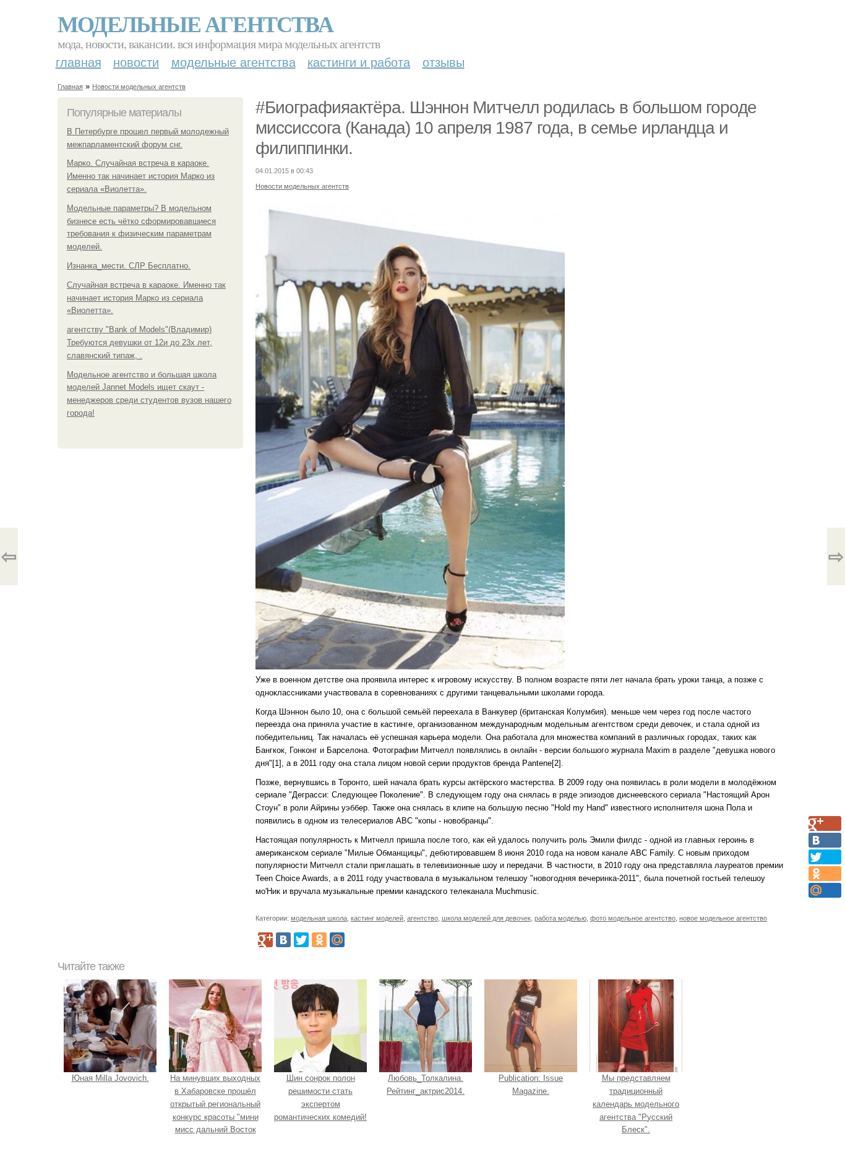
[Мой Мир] (337, 939)
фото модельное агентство (633, 918)
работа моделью (560, 918)
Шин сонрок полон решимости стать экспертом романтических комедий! (320, 1097)
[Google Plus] (265, 939)
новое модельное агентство (723, 918)
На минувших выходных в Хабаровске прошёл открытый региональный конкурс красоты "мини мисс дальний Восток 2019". (215, 1110)
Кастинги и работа (358, 62)
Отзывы (443, 62)
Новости (136, 62)
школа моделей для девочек (486, 918)
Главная (78, 62)
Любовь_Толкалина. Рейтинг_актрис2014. (426, 1084)
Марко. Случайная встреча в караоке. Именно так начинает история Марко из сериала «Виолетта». (141, 176)
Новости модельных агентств (139, 86)
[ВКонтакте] (283, 939)
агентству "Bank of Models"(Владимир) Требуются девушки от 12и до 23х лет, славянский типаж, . (139, 342)
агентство (422, 918)
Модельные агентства (195, 23)
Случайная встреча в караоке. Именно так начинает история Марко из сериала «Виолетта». (146, 298)
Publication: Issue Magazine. (531, 1084)
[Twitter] (301, 939)
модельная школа (319, 918)
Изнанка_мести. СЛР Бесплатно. (129, 265)
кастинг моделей (377, 918)
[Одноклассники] (319, 939)
